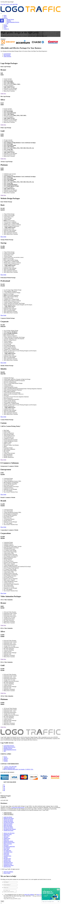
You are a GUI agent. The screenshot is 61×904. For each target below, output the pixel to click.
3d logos (6, 857)
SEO (5, 751)
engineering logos (8, 864)
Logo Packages (7, 53)
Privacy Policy (7, 873)
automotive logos (8, 834)
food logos (6, 845)
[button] (2, 21)
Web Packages (7, 55)
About (5, 16)
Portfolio (6, 26)
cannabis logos (7, 860)
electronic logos (7, 861)
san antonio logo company (10, 829)
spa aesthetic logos (8, 851)
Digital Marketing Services (13, 22)
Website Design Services (9, 747)
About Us (6, 758)
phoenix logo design (8, 827)
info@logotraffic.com (10, 768)
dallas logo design (8, 825)
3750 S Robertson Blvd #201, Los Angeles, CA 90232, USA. (18, 769)
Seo (7, 23)
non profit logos (7, 850)
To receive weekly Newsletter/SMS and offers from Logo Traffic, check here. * (29, 895)
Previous (3, 39)
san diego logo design (9, 822)
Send (2, 901)
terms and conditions (29, 894)
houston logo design (8, 821)
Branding (9, 20)
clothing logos (7, 838)
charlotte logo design (8, 830)
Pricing (5, 24)
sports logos (6, 853)
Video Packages (7, 56)
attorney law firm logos (9, 833)
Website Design (10, 19)
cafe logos (6, 837)
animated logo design (9, 865)
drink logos (6, 839)
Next (2, 44)
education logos (7, 858)
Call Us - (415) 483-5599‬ (10, 766)
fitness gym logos (8, 843)
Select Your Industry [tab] (8, 814)
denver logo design (8, 826)
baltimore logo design (9, 818)
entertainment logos (8, 862)
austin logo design (8, 817)
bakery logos (7, 835)
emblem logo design (8, 841)
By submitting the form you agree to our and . (24, 894)
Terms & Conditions (8, 871)
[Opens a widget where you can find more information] (50, 895)
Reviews (6, 759)
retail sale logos (7, 866)
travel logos (6, 854)
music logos (6, 849)
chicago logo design (8, 819)
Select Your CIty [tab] (7, 812)
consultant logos (7, 856)
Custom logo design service (17, 807)
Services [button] (6, 18)
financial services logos (9, 842)
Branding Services (8, 748)
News (5, 27)
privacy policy (39, 894)
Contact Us (6, 28)
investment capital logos (9, 846)
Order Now (3, 93)
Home (5, 15)
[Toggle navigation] (1, 13)
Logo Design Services (9, 745)
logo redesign (7, 847)
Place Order (3, 236)
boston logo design (8, 823)
